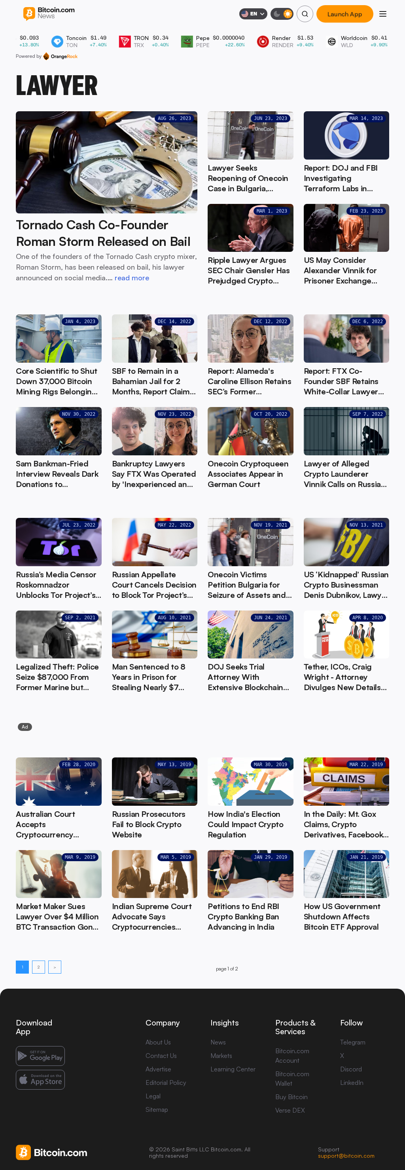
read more (132, 277)
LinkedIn (351, 1082)
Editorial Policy (166, 1082)
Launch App (345, 14)
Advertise (158, 1069)
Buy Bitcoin (291, 1097)
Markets (221, 1056)
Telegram (352, 1042)
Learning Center (232, 1069)
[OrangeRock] (60, 56)
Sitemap (157, 1109)
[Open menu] (383, 14)
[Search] (305, 14)
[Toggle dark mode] (282, 14)
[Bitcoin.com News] (49, 14)
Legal (153, 1096)
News (218, 1042)
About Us (158, 1042)
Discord (351, 1069)
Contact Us (161, 1056)
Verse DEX (290, 1110)
